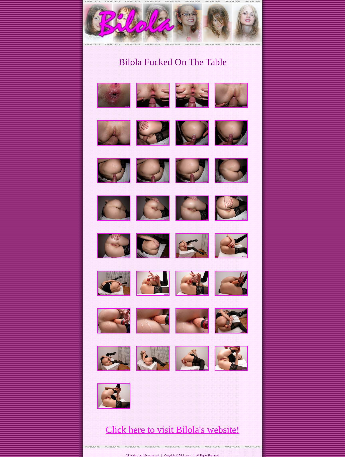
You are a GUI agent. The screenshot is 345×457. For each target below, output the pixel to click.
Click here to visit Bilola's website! (172, 429)
